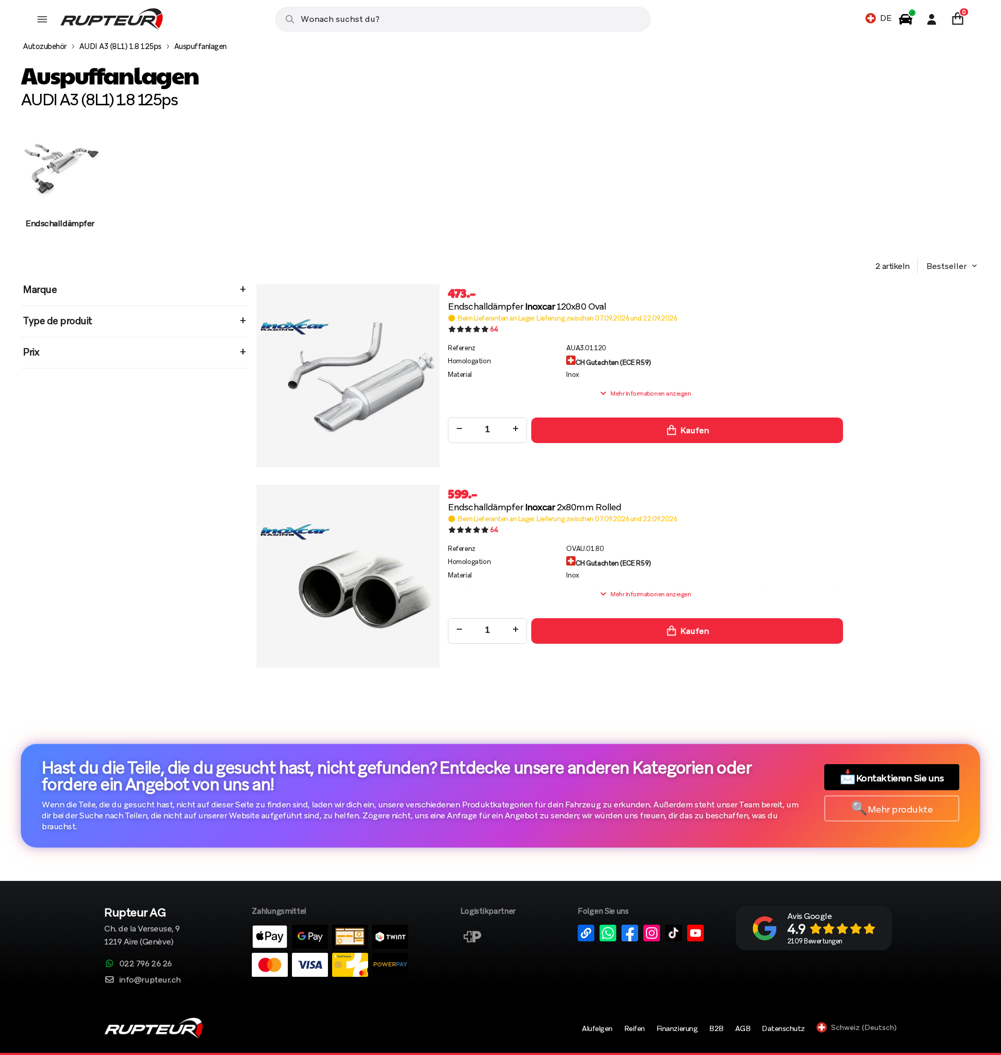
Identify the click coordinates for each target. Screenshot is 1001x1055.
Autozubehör (45, 46)
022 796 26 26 (145, 963)
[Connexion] (932, 19)
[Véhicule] (906, 19)
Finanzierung (677, 1028)
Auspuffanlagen (200, 46)
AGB (743, 1028)
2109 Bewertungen (815, 941)
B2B (716, 1028)
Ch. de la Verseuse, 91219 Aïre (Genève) (142, 927)
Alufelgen (597, 1028)
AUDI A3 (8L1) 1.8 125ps (120, 46)
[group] (60, 189)
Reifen (634, 1028)
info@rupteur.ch (150, 979)
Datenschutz (783, 1028)
